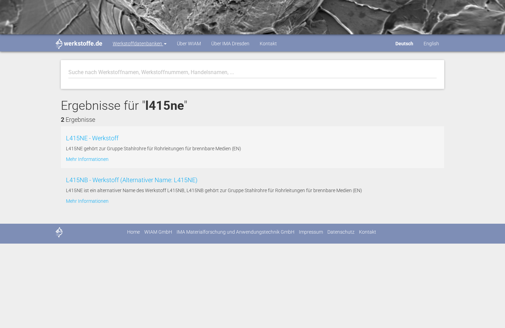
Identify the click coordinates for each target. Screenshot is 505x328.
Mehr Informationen (87, 159)
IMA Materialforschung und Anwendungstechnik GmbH (235, 232)
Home (133, 232)
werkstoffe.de (83, 43)
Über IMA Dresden (230, 43)
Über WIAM (189, 43)
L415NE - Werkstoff (92, 138)
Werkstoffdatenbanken (138, 43)
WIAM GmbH (158, 232)
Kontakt (268, 43)
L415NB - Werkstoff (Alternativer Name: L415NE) (132, 180)
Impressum (311, 232)
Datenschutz (341, 232)
